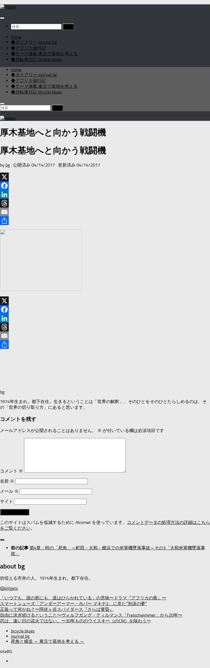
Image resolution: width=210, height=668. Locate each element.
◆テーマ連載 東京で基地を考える (44, 53)
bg (7, 165)
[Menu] (2, 18)
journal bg (20, 636)
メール (9, 491)
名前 (7, 481)
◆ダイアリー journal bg (34, 42)
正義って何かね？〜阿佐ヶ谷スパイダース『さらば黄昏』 (57, 609)
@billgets (9, 588)
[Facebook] (105, 185)
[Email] (105, 212)
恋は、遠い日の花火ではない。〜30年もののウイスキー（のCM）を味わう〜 (75, 620)
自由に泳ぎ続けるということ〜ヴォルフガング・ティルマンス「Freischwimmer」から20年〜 (91, 615)
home (16, 37)
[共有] (105, 220)
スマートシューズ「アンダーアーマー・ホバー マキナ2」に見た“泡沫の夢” (73, 603)
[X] (105, 177)
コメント (11, 471)
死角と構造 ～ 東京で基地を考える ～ (47, 641)
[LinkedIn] (105, 194)
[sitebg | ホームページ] (8, 7)
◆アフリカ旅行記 (28, 48)
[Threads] (105, 203)
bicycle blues (22, 631)
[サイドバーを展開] (2, 540)
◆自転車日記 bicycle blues (36, 59)
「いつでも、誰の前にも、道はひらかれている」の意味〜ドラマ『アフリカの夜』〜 (83, 597)
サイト (6, 501)
